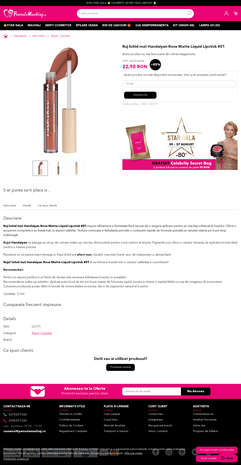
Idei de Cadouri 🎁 (116, 25)
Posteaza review (120, 367)
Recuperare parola (160, 425)
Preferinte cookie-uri (16, 459)
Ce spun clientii (47, 205)
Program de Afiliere (205, 431)
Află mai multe (133, 453)
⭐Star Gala (13, 25)
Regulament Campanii (73, 431)
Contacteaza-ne (203, 414)
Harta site (199, 425)
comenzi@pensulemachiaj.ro (24, 431)
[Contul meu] (226, 13)
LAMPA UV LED (209, 25)
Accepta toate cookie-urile (217, 450)
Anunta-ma (140, 95)
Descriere (9, 205)
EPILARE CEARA (87, 25)
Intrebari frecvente (205, 419)
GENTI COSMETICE (58, 25)
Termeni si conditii (70, 414)
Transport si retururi (116, 431)
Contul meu (155, 414)
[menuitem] (40, 168)
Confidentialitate (69, 419)
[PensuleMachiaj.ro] (25, 13)
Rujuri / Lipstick (60, 36)
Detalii (27, 205)
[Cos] (235, 13)
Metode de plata (114, 425)
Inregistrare (155, 419)
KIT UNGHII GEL (184, 25)
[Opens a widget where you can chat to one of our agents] (227, 458)
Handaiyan (20, 36)
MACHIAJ (34, 25)
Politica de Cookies (71, 425)
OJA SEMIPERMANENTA (152, 25)
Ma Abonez (195, 391)
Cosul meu (110, 419)
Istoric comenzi (158, 431)
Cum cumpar (112, 414)
